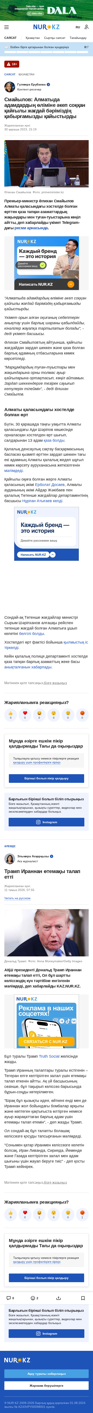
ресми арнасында (31, 228)
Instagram (50, 822)
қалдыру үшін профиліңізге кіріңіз (36, 762)
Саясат (10, 38)
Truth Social (49, 1056)
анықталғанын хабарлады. (28, 667)
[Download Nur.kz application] (46, 10)
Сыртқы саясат (54, 38)
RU (78, 27)
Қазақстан (33, 38)
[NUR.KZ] (46, 27)
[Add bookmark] (83, 1298)
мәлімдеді (13, 470)
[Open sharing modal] (59, 1298)
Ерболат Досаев (50, 485)
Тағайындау (78, 38)
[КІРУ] (86, 27)
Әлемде (10, 846)
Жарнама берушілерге (46, 1385)
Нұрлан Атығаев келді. (42, 501)
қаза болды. (55, 440)
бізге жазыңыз (55, 683)
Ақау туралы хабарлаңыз (46, 1373)
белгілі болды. (32, 633)
